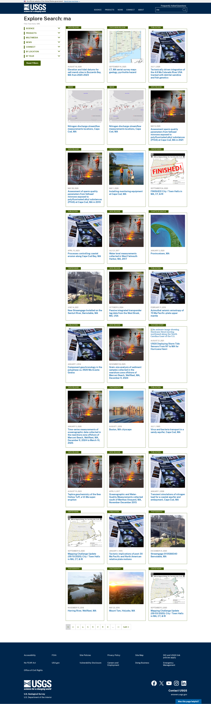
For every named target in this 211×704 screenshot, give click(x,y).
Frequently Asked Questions (173, 6)
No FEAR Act (30, 663)
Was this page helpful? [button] (188, 701)
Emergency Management (169, 664)
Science (98, 10)
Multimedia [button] (32, 37)
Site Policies (85, 655)
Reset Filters (32, 63)
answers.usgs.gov (179, 694)
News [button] (29, 42)
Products (109, 10)
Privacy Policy (113, 655)
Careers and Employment (113, 664)
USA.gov (56, 663)
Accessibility (30, 655)
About (141, 10)
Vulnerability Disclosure (90, 663)
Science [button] (30, 28)
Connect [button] (30, 47)
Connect (130, 10)
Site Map (139, 655)
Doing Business (142, 663)
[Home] (35, 12)
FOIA (54, 655)
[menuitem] (97, 8)
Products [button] (31, 33)
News (120, 10)
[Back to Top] (202, 695)
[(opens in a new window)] (154, 683)
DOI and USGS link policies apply (171, 656)
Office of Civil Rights (33, 670)
